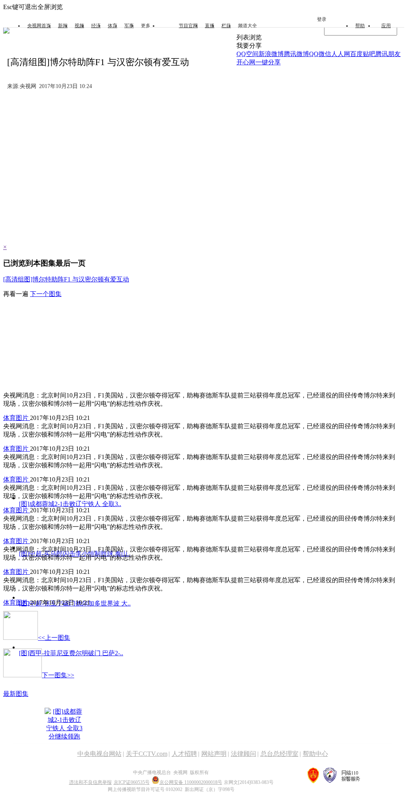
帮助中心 (315, 753)
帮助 (360, 25)
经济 (96, 25)
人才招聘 (184, 753)
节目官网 (188, 25)
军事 (129, 25)
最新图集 (15, 693)
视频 (79, 25)
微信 (325, 54)
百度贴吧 (362, 54)
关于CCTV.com (146, 753)
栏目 (226, 25)
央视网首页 (39, 25)
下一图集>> (58, 675)
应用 (386, 25)
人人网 (340, 54)
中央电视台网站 (99, 753)
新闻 (63, 25)
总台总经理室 (279, 753)
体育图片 (16, 417)
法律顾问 (243, 753)
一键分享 (268, 62)
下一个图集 (46, 294)
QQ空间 (247, 54)
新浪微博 (271, 54)
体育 (112, 25)
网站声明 (214, 753)
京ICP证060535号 (132, 782)
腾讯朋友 (388, 54)
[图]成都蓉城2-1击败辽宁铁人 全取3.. (70, 503)
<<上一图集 (54, 637)
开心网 (245, 62)
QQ (314, 54)
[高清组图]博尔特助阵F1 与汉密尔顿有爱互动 (66, 279)
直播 (209, 25)
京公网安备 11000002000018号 (190, 782)
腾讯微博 (296, 54)
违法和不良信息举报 (90, 782)
